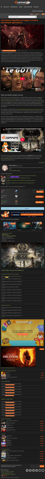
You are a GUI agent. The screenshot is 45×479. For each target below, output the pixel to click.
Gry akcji (8, 235)
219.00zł (39, 202)
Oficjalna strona (5, 234)
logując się (27, 208)
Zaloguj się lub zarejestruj (37, 11)
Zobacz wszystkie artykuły (14, 170)
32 (2, 191)
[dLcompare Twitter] (26, 470)
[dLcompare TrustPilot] (36, 470)
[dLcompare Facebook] (30, 470)
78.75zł (40, 192)
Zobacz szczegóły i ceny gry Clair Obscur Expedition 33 (13, 270)
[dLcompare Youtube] (39, 470)
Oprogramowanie (13, 6)
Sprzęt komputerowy (28, 6)
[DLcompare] (5, 469)
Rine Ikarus (18, 50)
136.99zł (39, 197)
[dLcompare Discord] (42, 470)
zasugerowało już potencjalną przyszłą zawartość (28, 109)
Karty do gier (6, 6)
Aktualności (36, 6)
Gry (1, 6)
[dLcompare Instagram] (33, 470)
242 (2, 197)
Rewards (20, 6)
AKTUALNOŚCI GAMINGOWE (9, 50)
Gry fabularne (13, 235)
